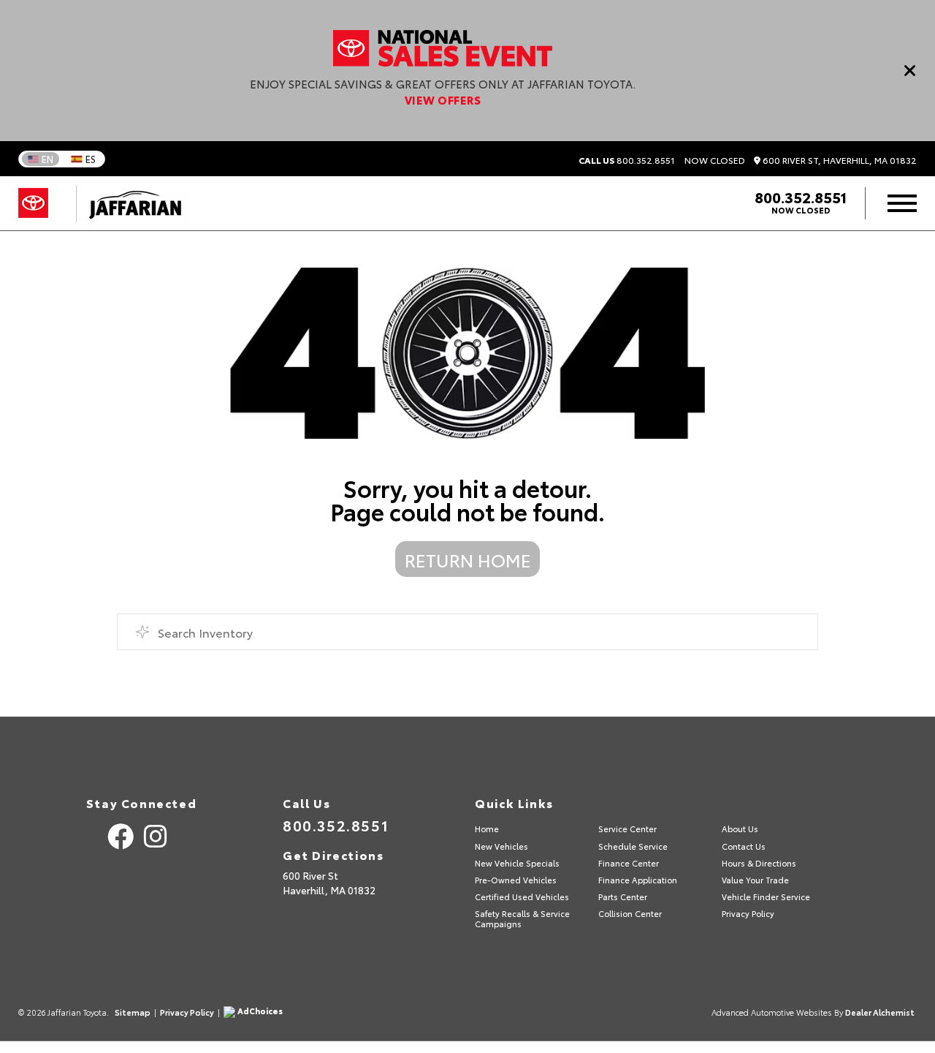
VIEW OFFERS (443, 99)
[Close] (910, 70)
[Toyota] (33, 203)
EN (47, 158)
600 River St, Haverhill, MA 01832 (838, 160)
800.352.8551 (627, 160)
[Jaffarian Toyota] (127, 203)
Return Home (468, 559)
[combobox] (467, 632)
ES (90, 158)
